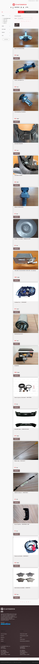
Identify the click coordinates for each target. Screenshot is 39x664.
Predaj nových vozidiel (23, 633)
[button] (6, 18)
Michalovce (2, 637)
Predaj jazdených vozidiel (24, 635)
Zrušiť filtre (6, 39)
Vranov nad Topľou (4, 633)
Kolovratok (36, 662)
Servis (21, 637)
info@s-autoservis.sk (32, 0)
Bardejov (2, 639)
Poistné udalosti (22, 639)
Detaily (16, 58)
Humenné (2, 635)
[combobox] (24, 18)
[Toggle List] (31, 18)
